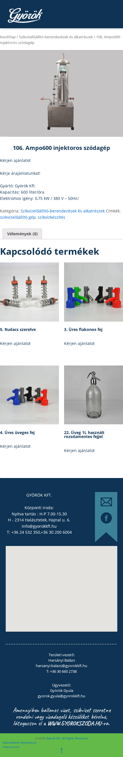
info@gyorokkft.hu (39, 526)
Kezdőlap (8, 36)
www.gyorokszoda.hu (74, 723)
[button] (49, 590)
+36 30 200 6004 (56, 532)
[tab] (22, 233)
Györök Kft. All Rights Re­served (66, 738)
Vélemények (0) (22, 233)
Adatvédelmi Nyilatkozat (20, 742)
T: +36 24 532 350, (24, 532)
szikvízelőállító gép (18, 217)
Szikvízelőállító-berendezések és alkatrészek (56, 36)
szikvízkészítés (51, 217)
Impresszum (11, 747)
